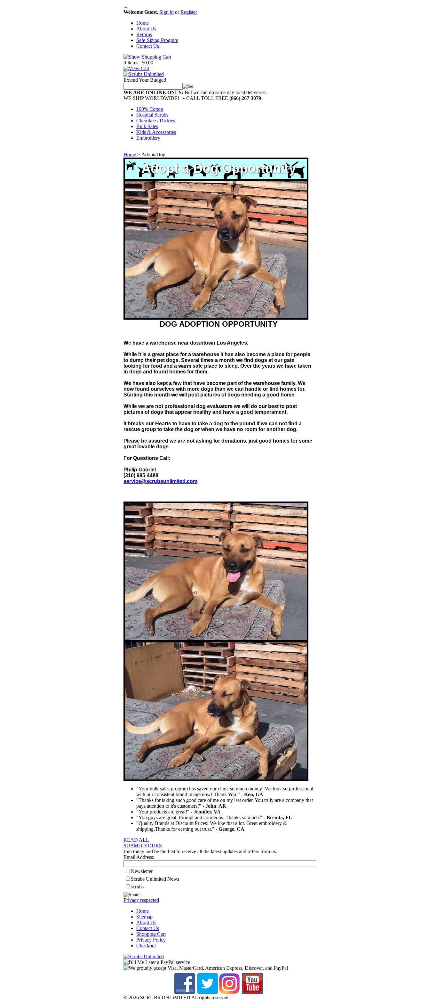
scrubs (137, 886)
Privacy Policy (151, 940)
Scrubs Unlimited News (155, 879)
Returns (144, 34)
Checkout (146, 945)
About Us (146, 28)
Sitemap (144, 916)
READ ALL (136, 840)
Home (142, 23)
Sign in (166, 12)
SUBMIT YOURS (142, 845)
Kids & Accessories (156, 132)
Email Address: (138, 857)
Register (188, 12)
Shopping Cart (151, 934)
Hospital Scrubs (152, 115)
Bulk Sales (147, 126)
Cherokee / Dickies (155, 120)
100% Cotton (149, 109)
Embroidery (148, 138)
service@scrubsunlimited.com (160, 481)
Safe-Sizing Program (157, 40)
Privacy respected (141, 900)
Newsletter (142, 871)
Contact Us (147, 46)
